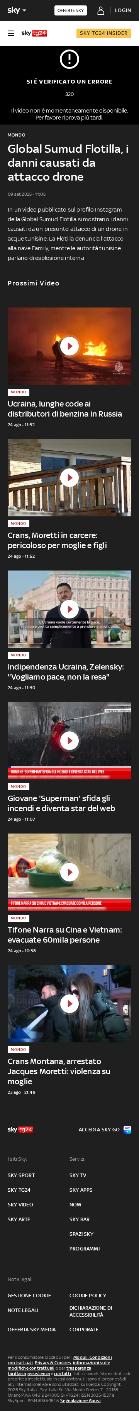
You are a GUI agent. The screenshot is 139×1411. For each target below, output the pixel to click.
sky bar (80, 1219)
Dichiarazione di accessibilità (91, 1311)
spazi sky (81, 1234)
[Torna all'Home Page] (34, 33)
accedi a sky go (99, 1130)
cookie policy (88, 1295)
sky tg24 (19, 1190)
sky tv (78, 1175)
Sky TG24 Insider (104, 33)
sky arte (19, 1219)
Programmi (85, 1249)
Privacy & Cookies (53, 1362)
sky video (20, 1205)
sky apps (81, 1190)
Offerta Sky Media (32, 1329)
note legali (23, 1310)
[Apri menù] (11, 33)
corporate (84, 1329)
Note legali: (21, 1279)
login (123, 10)
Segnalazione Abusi (80, 1400)
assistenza (38, 1373)
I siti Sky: (17, 1159)
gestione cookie (29, 1295)
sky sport (21, 1175)
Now (76, 1205)
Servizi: (78, 1159)
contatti (62, 1373)
